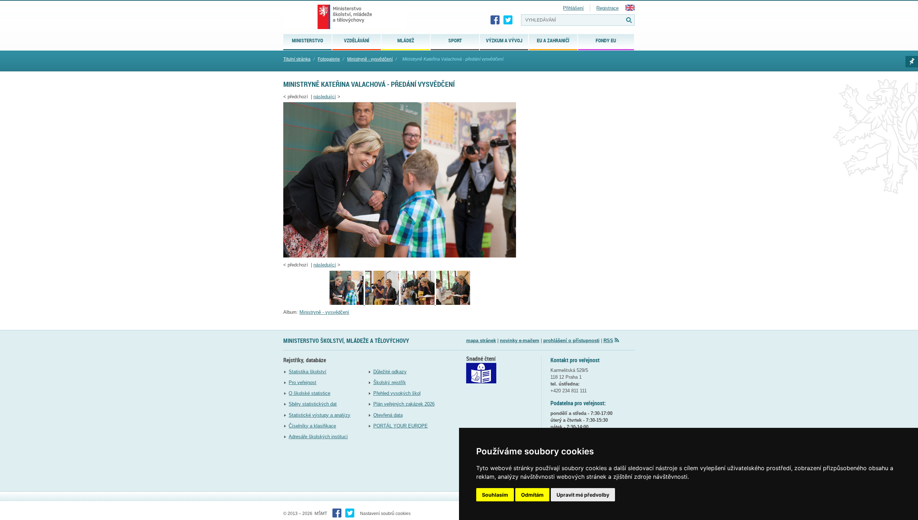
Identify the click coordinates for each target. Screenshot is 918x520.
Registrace (607, 8)
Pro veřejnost (302, 382)
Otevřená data (388, 415)
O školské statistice (309, 393)
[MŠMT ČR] (344, 17)
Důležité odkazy (390, 371)
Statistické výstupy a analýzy (319, 415)
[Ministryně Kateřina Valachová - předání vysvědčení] (399, 256)
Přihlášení (573, 8)
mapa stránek (481, 340)
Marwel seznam (911, 61)
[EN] (630, 9)
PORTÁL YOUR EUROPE (400, 426)
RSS (608, 340)
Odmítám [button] (532, 495)
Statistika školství (307, 371)
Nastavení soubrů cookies (385, 513)
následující (324, 96)
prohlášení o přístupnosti (571, 340)
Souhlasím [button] (495, 495)
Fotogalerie (329, 59)
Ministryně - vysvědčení (370, 59)
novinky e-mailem (519, 340)
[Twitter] (508, 20)
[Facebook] (495, 20)
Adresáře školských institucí (318, 436)
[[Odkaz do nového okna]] (481, 381)
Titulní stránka (297, 59)
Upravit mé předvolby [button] (583, 495)
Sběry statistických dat (313, 404)
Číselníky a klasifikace (312, 426)
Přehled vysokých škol (397, 393)
